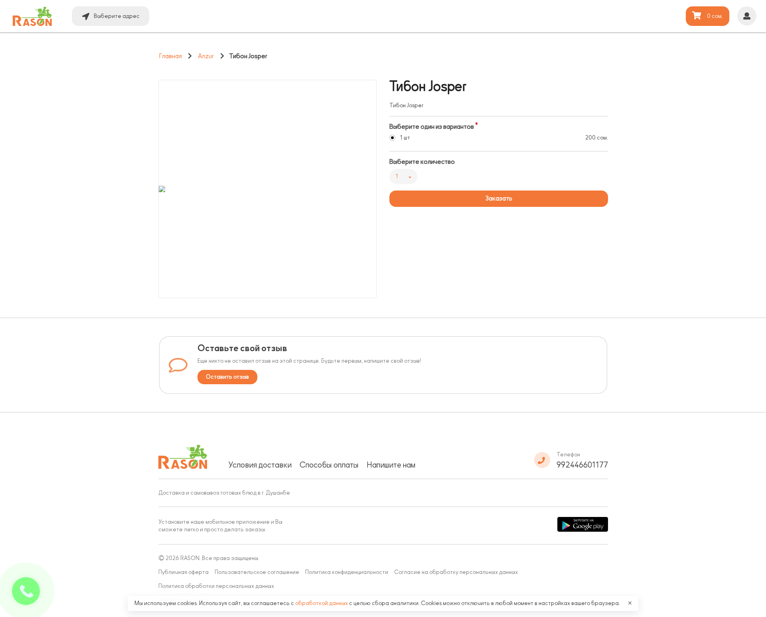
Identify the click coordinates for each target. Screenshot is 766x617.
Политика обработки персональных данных (216, 586)
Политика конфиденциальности (346, 572)
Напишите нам (391, 465)
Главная (170, 56)
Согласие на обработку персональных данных (456, 572)
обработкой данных (322, 603)
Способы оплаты (329, 465)
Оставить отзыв (227, 377)
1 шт (405, 138)
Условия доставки (260, 465)
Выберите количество (422, 161)
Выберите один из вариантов (431, 126)
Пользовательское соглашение (257, 572)
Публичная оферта (183, 572)
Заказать (498, 198)
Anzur (206, 56)
